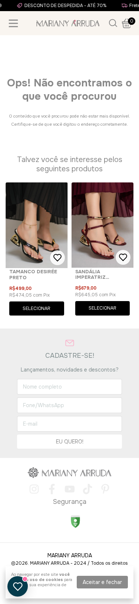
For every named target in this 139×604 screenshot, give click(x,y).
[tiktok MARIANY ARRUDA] (87, 489)
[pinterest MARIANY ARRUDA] (105, 489)
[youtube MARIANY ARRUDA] (70, 489)
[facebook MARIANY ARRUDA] (52, 489)
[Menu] (15, 23)
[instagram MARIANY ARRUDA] (34, 489)
